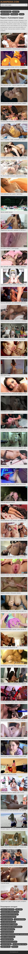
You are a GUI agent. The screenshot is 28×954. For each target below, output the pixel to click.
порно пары (16, 11)
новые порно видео (6, 11)
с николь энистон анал (6, 919)
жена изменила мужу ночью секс (9, 914)
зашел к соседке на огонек (8, 936)
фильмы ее (14, 946)
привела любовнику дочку (7, 929)
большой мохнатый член (7, 931)
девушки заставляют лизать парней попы (11, 926)
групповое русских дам (7, 939)
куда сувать (19, 909)
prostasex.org (14, 14)
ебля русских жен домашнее (8, 916)
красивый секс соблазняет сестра (9, 911)
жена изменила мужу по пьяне (9, 941)
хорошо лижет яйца (6, 944)
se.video (22, 14)
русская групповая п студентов (9, 924)
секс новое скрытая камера (8, 921)
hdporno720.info (5, 14)
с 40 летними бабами (19, 919)
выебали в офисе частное (7, 909)
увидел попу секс (5, 946)
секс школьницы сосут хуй (19, 944)
